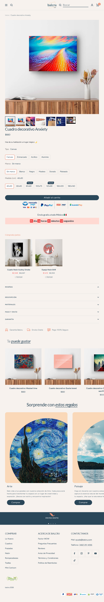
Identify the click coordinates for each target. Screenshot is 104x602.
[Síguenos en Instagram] (81, 553)
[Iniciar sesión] (92, 5)
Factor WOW (43, 539)
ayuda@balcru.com (83, 540)
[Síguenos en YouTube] (95, 553)
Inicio (7, 15)
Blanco (22, 171)
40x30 (9, 186)
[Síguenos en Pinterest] (88, 553)
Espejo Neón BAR (49, 270)
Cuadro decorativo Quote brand (63, 388)
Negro (32, 171)
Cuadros (8, 543)
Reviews (41, 548)
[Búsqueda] (11, 5)
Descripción (10, 297)
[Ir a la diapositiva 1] (48, 523)
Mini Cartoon (10, 568)
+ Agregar (19, 277)
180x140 (71, 186)
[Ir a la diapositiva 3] (53, 523)
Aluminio (45, 157)
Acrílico (34, 157)
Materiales (10, 304)
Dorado (52, 171)
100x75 (39, 186)
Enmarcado (22, 157)
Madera (42, 171)
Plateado (64, 171)
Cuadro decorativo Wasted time (23, 388)
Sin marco (11, 171)
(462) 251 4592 (85, 545)
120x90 (49, 186)
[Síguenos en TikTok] (74, 560)
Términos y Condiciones (48, 558)
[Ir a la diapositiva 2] (50, 523)
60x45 (19, 186)
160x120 (60, 186)
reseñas (9, 287)
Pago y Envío (11, 312)
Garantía (9, 319)
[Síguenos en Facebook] (74, 553)
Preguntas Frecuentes (47, 543)
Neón (7, 553)
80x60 (29, 186)
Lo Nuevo (9, 539)
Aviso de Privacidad (46, 553)
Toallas (8, 563)
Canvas (10, 157)
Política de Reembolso (47, 563)
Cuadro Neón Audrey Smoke (18, 270)
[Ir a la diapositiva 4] (55, 523)
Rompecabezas (11, 558)
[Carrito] (97, 5)
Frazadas (9, 548)
